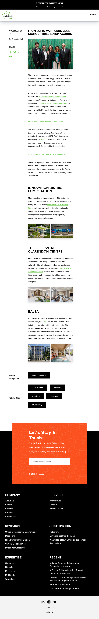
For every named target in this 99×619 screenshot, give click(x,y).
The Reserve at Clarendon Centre (52, 103)
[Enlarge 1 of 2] (47, 229)
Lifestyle (54, 396)
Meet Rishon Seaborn (60, 584)
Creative (62, 7)
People (8, 504)
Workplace (10, 579)
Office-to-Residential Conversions (20, 531)
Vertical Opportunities (15, 543)
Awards (57, 387)
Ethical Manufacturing (15, 547)
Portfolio (9, 508)
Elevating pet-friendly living (62, 535)
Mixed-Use (10, 571)
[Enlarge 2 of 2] (69, 229)
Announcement (39, 375)
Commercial (11, 563)
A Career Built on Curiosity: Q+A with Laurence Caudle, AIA (67, 572)
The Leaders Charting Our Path (64, 588)
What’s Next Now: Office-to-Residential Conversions (68, 541)
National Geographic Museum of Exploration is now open (65, 564)
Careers (9, 512)
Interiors (36, 396)
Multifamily (37, 404)
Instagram (54, 531)
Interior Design (51, 7)
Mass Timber (11, 535)
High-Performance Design (17, 539)
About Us (9, 500)
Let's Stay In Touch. (43, 435)
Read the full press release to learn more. (45, 121)
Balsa (43, 139)
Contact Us (10, 516)
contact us (49, 607)
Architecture (38, 7)
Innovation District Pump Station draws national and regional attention (68, 579)
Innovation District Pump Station (52, 96)
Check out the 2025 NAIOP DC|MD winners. (47, 154)
